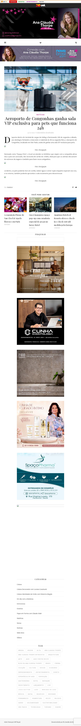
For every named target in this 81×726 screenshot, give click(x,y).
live (49, 685)
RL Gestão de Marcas (70, 722)
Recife (48, 698)
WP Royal (17, 722)
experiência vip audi (26, 676)
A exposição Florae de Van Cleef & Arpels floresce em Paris (14, 218)
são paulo (22, 707)
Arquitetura (53, 654)
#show (30, 650)
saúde (20, 703)
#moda (21, 650)
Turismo (47, 707)
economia (53, 668)
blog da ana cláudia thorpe (30, 663)
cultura (32, 668)
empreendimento (25, 672)
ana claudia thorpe (53, 650)
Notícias (41, 115)
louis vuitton (24, 689)
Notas (19, 623)
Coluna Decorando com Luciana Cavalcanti (32, 589)
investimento (24, 685)
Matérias (20, 618)
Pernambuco (23, 698)
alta (39, 650)
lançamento (39, 685)
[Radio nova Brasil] (40, 61)
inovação (46, 681)
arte (20, 659)
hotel (35, 681)
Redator (10, 187)
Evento (56, 672)
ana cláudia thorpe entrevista (31, 654)
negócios (40, 694)
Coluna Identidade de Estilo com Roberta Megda (34, 594)
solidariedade (33, 703)
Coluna (19, 584)
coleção (21, 668)
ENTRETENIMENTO (32, 1)
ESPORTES (21, 1)
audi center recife (41, 659)
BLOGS (42, 1)
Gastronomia (23, 681)
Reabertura (37, 698)
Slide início (20, 633)
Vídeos (19, 637)
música (21, 694)
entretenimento (43, 672)
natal (30, 694)
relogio (58, 698)
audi (28, 659)
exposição (43, 676)
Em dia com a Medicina (25, 599)
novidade (52, 694)
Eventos (20, 608)
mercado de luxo (49, 689)
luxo (36, 689)
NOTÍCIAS (13, 1)
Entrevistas (21, 604)
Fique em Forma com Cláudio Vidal (29, 613)
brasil (48, 663)
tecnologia (35, 707)
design (42, 668)
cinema (57, 663)
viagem (58, 707)
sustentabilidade (50, 703)
